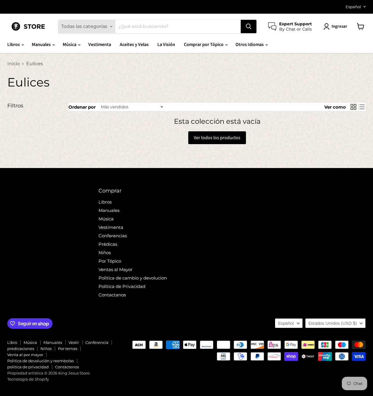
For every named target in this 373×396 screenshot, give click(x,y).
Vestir (73, 342)
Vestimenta (99, 44)
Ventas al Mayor (115, 269)
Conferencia (96, 342)
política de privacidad (28, 367)
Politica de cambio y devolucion (132, 278)
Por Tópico (109, 261)
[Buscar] (248, 26)
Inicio (13, 63)
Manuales (42, 44)
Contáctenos (67, 367)
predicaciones (20, 348)
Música (70, 44)
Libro (12, 342)
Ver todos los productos (217, 138)
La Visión (166, 44)
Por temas (67, 348)
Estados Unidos (332, 323)
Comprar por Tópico (204, 44)
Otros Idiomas (250, 44)
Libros (14, 44)
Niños (104, 252)
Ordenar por (82, 107)
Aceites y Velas (134, 44)
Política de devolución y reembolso (40, 360)
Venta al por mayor (25, 354)
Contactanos (112, 295)
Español (353, 6)
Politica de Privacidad (121, 286)
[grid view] (353, 107)
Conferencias (112, 235)
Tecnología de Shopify (28, 379)
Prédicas (107, 244)
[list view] (362, 107)
